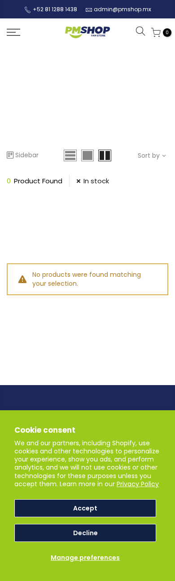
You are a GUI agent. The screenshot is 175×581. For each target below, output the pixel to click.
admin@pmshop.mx (122, 9)
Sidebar (27, 155)
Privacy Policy (138, 483)
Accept (85, 508)
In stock (96, 181)
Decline (85, 532)
